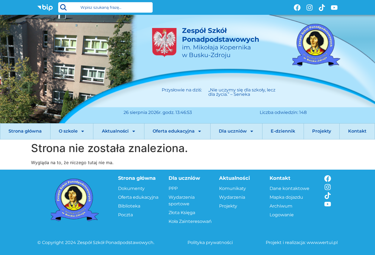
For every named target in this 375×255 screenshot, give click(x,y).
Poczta (125, 214)
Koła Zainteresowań (190, 221)
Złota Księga (182, 212)
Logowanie (282, 214)
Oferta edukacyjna (174, 131)
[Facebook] (297, 7)
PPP (173, 188)
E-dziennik (283, 131)
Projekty (321, 131)
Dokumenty (131, 188)
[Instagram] (309, 7)
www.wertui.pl (322, 242)
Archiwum (281, 206)
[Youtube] (334, 7)
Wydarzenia (232, 197)
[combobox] (105, 7)
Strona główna (25, 131)
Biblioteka (129, 206)
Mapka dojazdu (286, 197)
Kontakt (357, 131)
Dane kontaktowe (289, 188)
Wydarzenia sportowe (182, 200)
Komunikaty (232, 188)
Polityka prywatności (210, 242)
